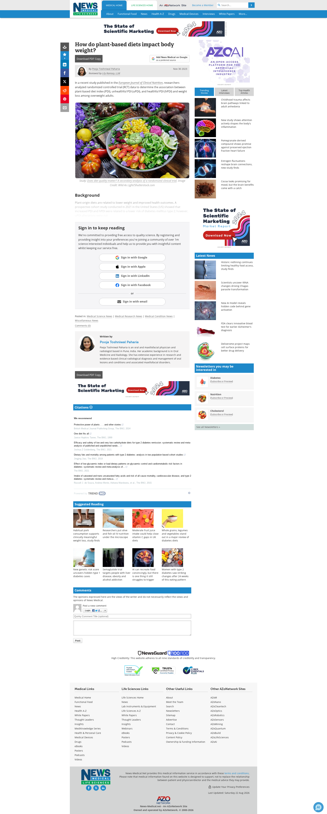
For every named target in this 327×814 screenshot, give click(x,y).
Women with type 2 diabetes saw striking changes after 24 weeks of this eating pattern (175, 574)
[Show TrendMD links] (189, 493)
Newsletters (173, 710)
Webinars (127, 728)
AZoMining (217, 724)
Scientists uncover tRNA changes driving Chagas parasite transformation (234, 286)
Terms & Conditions (177, 728)
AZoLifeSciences (220, 737)
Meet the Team (174, 702)
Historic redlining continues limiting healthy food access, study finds (237, 266)
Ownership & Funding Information (185, 741)
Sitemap (170, 715)
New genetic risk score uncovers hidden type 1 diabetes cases (86, 573)
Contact (170, 724)
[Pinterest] (64, 99)
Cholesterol (217, 410)
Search (170, 706)
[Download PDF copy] (64, 47)
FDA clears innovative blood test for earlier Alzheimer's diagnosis (237, 327)
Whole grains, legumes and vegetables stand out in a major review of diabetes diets (175, 535)
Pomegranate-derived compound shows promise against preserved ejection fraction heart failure (236, 145)
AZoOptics (216, 710)
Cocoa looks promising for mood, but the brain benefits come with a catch (237, 185)
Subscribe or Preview (221, 381)
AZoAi (214, 741)
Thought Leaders (84, 719)
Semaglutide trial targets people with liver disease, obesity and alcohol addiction (116, 574)
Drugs (78, 741)
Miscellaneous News (86, 320)
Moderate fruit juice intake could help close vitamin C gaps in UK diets (145, 535)
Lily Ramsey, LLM (111, 73)
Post (77, 640)
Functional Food (84, 702)
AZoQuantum (218, 728)
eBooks (79, 746)
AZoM (214, 697)
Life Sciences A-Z (131, 710)
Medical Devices (84, 737)
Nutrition (215, 394)
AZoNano (216, 702)
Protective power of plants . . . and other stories (97, 424)
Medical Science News (99, 316)
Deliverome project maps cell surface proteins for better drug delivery (235, 347)
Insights (79, 724)
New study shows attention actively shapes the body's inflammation (236, 123)
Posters (79, 750)
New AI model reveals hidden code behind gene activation (236, 306)
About (169, 697)
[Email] (64, 107)
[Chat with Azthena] (318, 807)
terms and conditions (236, 773)
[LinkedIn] (64, 64)
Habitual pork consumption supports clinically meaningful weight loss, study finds (86, 535)
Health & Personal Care (88, 733)
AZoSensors (217, 719)
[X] (64, 81)
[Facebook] (64, 73)
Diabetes (215, 377)
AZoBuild (216, 733)
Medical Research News (128, 316)
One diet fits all (81, 433)
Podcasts (80, 755)
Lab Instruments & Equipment (139, 706)
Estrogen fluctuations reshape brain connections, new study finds (236, 164)
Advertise (171, 719)
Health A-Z (81, 710)
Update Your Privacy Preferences (231, 786)
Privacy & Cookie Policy (179, 733)
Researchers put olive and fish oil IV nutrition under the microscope (116, 534)
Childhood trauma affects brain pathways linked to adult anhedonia (235, 103)
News (78, 706)
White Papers (82, 715)
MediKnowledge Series (88, 728)
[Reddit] (64, 90)
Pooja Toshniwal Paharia (119, 342)
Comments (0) (83, 325)
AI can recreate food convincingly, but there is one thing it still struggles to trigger (145, 574)
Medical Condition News (159, 316)
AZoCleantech (218, 706)
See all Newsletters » (208, 427)
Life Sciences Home (142, 5)
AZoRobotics (217, 715)
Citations (82, 407)
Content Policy (174, 737)
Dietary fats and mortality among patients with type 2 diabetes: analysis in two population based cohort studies (128, 454)
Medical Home (114, 5)
